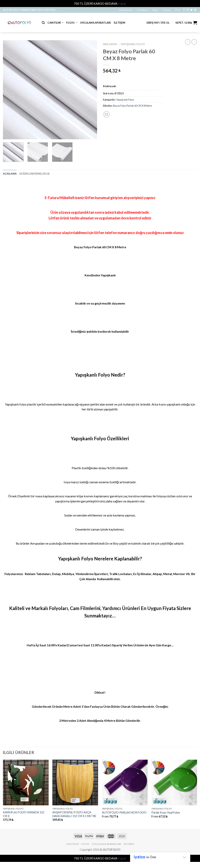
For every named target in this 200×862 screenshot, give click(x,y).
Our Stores (142, 10)
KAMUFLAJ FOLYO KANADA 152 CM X (23, 814)
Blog (155, 10)
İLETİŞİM (119, 22)
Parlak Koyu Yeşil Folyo (165, 812)
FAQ (177, 10)
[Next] (90, 90)
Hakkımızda (125, 10)
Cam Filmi (54, 22)
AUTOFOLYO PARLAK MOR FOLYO (124, 812)
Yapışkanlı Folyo (133, 44)
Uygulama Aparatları (95, 22)
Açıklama (10, 173)
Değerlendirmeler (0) (34, 173)
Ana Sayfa (110, 44)
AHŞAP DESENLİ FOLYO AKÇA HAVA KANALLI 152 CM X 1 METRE (74, 814)
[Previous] (9, 90)
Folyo (70, 22)
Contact (166, 10)
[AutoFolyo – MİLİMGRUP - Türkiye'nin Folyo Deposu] (19, 22)
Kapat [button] (122, 3)
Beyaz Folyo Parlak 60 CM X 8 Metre (132, 105)
